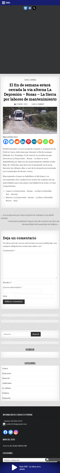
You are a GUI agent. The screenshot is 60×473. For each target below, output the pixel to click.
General (33, 79)
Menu (8, 2)
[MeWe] (34, 141)
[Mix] (39, 141)
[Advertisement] (30, 42)
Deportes (6, 373)
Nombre (7, 282)
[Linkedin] (22, 141)
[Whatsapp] (45, 141)
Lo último (6, 388)
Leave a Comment (38, 104)
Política (5, 393)
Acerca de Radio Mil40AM (15, 446)
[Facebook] (30, 8)
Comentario (9, 250)
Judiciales (7, 383)
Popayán (6, 398)
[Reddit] (17, 141)
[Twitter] (25, 8)
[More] (51, 141)
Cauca (26, 79)
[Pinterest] (28, 141)
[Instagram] (16, 432)
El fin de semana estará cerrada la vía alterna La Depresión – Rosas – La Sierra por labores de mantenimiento (30, 92)
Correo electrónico (12, 287)
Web (5, 296)
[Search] (34, 8)
